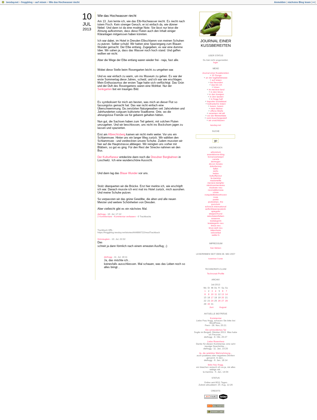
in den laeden (217, 96)
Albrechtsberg (116, 134)
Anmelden (280, 2)
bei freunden (216, 82)
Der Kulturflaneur (107, 157)
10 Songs (216, 75)
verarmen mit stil (217, 113)
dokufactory (215, 166)
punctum (215, 204)
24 (212, 301)
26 (219, 301)
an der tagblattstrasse (217, 78)
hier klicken (215, 248)
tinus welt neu (216, 228)
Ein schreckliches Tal (216, 330)
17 (212, 297)
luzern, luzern (216, 106)
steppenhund (215, 213)
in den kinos (217, 92)
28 (226, 301)
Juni (211, 307)
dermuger (215, 161)
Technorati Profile (215, 273)
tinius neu (216, 225)
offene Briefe (216, 111)
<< (313, 2)
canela (215, 159)
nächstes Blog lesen (299, 2)
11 (216, 294)
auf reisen (40, 2)
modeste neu (215, 187)
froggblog (27, 2)
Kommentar (215, 318)
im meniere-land (216, 89)
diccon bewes (216, 164)
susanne (215, 218)
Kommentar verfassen (125, 216)
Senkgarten (104, 89)
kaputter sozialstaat (216, 101)
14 (226, 294)
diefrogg (101, 214)
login (215, 62)
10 (87, 16)
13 (222, 294)
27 (222, 301)
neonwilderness (215, 190)
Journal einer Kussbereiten (215, 43)
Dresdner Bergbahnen (164, 157)
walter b (216, 235)
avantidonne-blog (215, 154)
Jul (87, 24)
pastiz (216, 199)
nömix (216, 192)
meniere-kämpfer (215, 183)
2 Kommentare (104, 216)
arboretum (216, 152)
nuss (215, 197)
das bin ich (216, 85)
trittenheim (215, 230)
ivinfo (215, 171)
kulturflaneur (216, 176)
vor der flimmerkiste (216, 115)
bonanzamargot (216, 157)
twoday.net (12, 2)
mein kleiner (217, 108)
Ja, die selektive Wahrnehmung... (215, 353)
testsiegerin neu (216, 223)
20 (222, 297)
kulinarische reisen (216, 104)
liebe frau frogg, (216, 365)
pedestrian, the (215, 202)
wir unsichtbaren (217, 120)
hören (217, 87)
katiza (216, 173)
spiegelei (215, 211)
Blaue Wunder (129, 173)
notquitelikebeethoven (216, 195)
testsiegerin (215, 221)
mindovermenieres (216, 185)
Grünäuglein (103, 239)
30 (208, 304)
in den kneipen (216, 94)
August (222, 307)
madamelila (215, 180)
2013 (87, 29)
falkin (215, 168)
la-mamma (216, 178)
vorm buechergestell (217, 118)
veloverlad (216, 232)
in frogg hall (217, 99)
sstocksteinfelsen (215, 216)
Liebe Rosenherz (215, 341)
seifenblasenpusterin (215, 209)
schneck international (215, 206)
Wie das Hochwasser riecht (64, 2)
